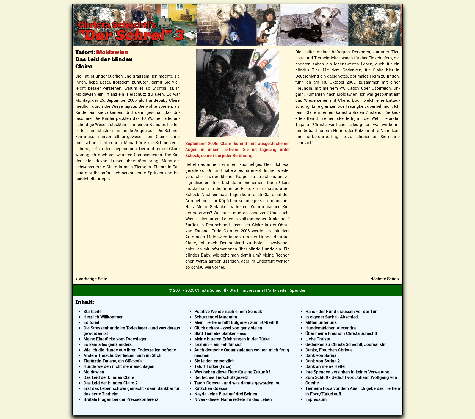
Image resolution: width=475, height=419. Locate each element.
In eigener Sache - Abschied (331, 316)
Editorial (91, 322)
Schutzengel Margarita (215, 316)
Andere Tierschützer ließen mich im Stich (122, 355)
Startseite (92, 311)
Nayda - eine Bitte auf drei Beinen (225, 393)
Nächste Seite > (385, 278)
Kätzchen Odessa (210, 388)
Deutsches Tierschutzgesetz (221, 377)
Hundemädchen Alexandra (330, 327)
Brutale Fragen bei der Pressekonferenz (121, 399)
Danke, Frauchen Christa (328, 349)
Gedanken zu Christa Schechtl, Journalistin (346, 344)
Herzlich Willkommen (104, 316)
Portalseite (276, 290)
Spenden (298, 290)
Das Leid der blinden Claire (109, 377)
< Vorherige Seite (91, 278)
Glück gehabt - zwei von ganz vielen (228, 327)
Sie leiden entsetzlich (214, 360)
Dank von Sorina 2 (322, 360)
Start (234, 290)
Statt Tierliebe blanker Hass (220, 333)
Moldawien (94, 371)
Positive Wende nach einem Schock (228, 311)
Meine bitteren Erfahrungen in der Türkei (232, 338)
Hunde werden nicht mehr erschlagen (119, 366)
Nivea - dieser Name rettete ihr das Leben (233, 399)
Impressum (252, 290)
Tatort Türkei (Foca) (212, 366)
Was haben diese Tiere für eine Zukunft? (232, 371)
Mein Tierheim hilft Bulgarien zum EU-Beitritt (236, 322)
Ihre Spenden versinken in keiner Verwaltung (347, 371)
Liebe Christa (317, 338)
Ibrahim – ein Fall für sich (218, 344)
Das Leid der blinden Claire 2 (110, 382)
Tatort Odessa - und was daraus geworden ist (236, 382)
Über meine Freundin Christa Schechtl (341, 333)
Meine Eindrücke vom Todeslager (115, 338)
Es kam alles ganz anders (108, 344)
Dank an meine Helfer (325, 366)
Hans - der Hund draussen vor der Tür (341, 311)
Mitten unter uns (321, 322)
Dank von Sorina (320, 355)
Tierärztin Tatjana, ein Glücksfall (114, 360)
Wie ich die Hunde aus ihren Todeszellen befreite (130, 349)
